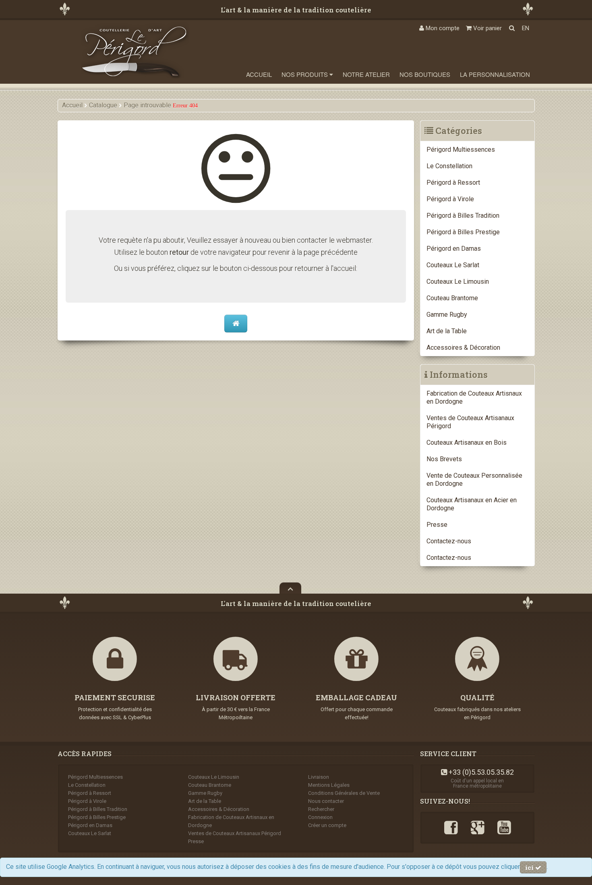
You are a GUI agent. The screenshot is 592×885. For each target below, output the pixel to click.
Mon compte (442, 28)
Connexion (320, 817)
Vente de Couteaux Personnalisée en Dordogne (474, 479)
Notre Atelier (366, 74)
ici (530, 867)
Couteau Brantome (452, 298)
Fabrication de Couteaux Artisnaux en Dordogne (474, 397)
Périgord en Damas (453, 248)
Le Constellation (449, 166)
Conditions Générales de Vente (344, 793)
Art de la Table (446, 331)
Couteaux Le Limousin (457, 281)
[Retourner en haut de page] (290, 588)
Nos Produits (305, 74)
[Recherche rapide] (511, 28)
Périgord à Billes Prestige (463, 232)
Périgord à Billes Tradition (462, 215)
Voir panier (487, 28)
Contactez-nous (448, 541)
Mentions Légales (329, 785)
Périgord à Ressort (453, 182)
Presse (436, 524)
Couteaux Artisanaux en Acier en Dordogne (471, 504)
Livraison (318, 777)
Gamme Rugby (446, 314)
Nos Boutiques (424, 74)
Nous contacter (326, 801)
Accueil (259, 74)
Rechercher (321, 809)
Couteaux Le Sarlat (452, 265)
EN (525, 28)
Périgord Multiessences (460, 149)
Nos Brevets (444, 459)
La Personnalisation (495, 74)
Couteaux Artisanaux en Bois (466, 442)
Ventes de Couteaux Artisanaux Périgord (470, 422)
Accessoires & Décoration (463, 347)
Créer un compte (327, 825)
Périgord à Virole (450, 199)
